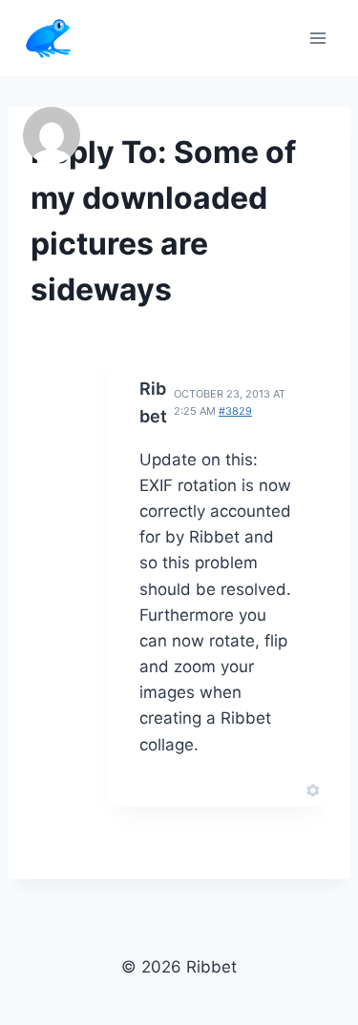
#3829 (235, 411)
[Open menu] (317, 37)
